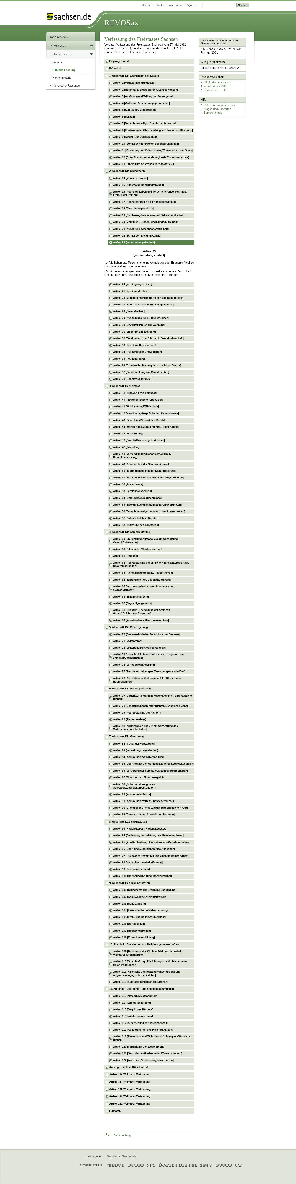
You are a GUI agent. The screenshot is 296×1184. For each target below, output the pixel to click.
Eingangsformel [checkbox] (119, 61)
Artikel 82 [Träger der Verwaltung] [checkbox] (134, 743)
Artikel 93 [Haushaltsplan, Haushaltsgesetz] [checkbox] (140, 828)
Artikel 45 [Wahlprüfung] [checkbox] (128, 433)
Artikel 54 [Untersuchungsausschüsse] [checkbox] (137, 498)
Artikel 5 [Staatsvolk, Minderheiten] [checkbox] (134, 109)
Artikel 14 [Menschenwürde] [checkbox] (130, 178)
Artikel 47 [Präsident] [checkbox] (126, 447)
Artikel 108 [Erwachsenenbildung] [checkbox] (134, 937)
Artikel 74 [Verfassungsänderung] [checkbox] (134, 664)
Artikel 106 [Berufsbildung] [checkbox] (129, 923)
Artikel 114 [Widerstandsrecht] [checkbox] (132, 1002)
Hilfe (224, 90)
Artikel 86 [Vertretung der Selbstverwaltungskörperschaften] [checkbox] (150, 770)
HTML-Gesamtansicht (217, 82)
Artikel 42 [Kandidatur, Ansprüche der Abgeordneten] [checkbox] (146, 413)
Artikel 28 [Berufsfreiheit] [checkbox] (129, 311)
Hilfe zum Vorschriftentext (220, 105)
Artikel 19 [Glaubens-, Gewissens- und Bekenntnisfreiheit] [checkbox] (148, 215)
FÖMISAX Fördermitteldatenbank (177, 1164)
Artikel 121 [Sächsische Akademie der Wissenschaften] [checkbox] (147, 1053)
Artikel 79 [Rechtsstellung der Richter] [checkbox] (137, 712)
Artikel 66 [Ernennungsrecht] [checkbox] (131, 596)
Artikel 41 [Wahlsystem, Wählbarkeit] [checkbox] (136, 406)
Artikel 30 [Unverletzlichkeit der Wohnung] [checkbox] (139, 325)
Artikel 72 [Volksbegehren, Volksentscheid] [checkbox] (139, 647)
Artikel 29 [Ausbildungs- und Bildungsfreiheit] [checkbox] (141, 318)
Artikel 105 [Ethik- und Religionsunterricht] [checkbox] (139, 917)
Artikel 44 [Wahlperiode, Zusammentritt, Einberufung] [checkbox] (146, 426)
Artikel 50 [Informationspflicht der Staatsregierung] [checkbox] (144, 470)
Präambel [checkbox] (115, 68)
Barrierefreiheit (213, 112)
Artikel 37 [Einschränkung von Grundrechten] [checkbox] (141, 372)
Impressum (175, 5)
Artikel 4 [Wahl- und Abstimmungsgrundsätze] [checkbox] (141, 103)
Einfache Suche (60, 54)
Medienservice (115, 1164)
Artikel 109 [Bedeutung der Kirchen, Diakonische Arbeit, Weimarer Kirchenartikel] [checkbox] (147, 953)
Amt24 (151, 1164)
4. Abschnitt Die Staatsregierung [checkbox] (129, 532)
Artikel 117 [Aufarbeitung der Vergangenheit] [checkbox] (140, 1023)
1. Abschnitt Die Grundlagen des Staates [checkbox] (134, 75)
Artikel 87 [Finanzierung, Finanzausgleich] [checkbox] (138, 777)
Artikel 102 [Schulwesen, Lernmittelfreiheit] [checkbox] (139, 896)
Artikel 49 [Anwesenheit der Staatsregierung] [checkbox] (141, 464)
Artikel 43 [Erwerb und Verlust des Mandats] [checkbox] (140, 420)
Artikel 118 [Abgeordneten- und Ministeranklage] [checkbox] (143, 1029)
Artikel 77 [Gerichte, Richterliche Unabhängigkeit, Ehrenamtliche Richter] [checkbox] (153, 697)
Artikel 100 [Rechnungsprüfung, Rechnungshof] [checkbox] (142, 876)
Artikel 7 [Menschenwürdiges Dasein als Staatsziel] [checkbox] (144, 123)
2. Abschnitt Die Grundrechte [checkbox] (127, 171)
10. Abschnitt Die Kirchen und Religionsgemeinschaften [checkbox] (144, 944)
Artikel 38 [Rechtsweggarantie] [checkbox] (132, 379)
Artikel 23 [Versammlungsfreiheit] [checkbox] (134, 242)
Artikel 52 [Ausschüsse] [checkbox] (128, 484)
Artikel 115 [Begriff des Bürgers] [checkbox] (133, 1009)
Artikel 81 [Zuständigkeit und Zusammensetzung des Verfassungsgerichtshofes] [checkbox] (145, 728)
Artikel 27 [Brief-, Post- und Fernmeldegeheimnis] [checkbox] (143, 304)
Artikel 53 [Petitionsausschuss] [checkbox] (132, 491)
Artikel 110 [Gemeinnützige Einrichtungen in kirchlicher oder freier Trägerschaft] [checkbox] (150, 963)
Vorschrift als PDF (215, 86)
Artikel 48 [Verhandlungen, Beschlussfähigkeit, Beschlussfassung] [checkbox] (142, 455)
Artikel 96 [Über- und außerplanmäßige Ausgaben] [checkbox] (144, 849)
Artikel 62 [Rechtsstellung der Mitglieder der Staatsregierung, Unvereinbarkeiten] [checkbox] (151, 564)
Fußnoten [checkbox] (115, 1110)
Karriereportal (224, 1164)
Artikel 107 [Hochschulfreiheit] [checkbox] (132, 930)
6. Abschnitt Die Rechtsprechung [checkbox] (130, 688)
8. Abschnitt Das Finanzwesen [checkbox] (128, 821)
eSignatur (190, 5)
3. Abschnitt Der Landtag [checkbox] (124, 386)
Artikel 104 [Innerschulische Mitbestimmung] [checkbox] (140, 910)
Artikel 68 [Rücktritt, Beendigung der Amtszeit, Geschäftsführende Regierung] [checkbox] (142, 612)
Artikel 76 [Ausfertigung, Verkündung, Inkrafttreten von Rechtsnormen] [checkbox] (147, 680)
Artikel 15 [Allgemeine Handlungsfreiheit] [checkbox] (138, 184)
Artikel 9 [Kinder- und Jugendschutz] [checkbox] (135, 137)
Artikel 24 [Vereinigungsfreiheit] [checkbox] (132, 284)
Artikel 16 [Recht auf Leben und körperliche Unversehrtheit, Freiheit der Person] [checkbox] (150, 193)
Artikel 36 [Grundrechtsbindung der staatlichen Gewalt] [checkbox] (147, 365)
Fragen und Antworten (217, 109)
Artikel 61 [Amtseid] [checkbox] (125, 555)
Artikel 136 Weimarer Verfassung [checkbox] (129, 1074)
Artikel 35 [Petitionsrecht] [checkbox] (129, 358)
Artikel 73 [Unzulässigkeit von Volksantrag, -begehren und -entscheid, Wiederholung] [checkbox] (149, 656)
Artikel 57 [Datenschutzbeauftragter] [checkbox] (135, 518)
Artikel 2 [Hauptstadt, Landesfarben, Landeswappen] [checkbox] (145, 89)
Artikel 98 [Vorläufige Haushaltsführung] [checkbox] (138, 862)
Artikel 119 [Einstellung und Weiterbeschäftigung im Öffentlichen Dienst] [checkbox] (152, 1038)
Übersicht (147, 5)
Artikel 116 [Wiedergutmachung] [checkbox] (133, 1016)
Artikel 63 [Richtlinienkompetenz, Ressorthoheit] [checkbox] (143, 572)
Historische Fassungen (66, 85)
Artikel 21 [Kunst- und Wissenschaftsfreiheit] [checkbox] (141, 228)
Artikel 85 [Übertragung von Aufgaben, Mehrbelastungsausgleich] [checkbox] (153, 763)
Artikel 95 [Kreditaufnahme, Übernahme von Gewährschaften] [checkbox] (151, 842)
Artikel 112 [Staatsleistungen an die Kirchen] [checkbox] (140, 981)
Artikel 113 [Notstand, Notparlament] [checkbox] (135, 996)
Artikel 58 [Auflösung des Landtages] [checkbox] (136, 525)
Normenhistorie (61, 77)
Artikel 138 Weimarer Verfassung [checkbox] (129, 1089)
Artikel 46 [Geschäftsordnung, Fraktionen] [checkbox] (139, 440)
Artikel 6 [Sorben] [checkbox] (124, 116)
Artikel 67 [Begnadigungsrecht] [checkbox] (132, 603)
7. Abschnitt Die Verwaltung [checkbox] (126, 736)
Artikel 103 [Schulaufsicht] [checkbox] (129, 903)
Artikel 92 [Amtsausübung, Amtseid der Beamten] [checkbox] (144, 814)
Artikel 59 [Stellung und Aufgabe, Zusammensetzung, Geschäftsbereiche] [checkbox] (145, 540)
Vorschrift (58, 62)
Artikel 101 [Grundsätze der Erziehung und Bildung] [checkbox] (144, 890)
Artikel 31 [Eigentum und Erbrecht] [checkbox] (134, 331)
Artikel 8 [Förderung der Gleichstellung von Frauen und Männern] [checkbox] (153, 130)
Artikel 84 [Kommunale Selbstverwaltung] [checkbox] (138, 757)
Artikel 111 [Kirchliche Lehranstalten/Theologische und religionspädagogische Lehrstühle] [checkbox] (146, 973)
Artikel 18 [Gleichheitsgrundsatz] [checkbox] (133, 208)
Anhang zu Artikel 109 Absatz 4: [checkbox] (129, 1067)
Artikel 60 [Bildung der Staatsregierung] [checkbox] (137, 549)
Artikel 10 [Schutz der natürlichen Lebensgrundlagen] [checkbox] (146, 143)
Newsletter (206, 1164)
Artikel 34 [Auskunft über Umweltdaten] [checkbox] (137, 351)
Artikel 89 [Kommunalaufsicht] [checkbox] (132, 794)
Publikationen (136, 1164)
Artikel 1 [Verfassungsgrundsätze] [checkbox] (134, 82)
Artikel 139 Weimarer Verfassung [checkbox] (129, 1096)
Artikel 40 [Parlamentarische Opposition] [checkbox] (138, 399)
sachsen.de (58, 37)
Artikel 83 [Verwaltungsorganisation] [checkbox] (135, 750)
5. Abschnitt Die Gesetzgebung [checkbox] (128, 627)
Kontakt (160, 5)
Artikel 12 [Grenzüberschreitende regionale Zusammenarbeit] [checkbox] (151, 157)
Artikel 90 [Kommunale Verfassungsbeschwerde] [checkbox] (143, 801)
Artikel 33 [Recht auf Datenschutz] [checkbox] (134, 345)
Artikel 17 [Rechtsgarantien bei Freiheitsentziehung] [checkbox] (145, 201)
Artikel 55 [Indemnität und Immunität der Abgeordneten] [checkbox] (147, 504)
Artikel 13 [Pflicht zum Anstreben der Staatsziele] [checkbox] (143, 164)
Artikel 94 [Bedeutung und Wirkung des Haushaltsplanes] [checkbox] (148, 835)
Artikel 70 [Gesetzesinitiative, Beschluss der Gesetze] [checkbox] (146, 634)
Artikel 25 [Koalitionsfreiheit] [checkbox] (130, 291)
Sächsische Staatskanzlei (122, 1156)
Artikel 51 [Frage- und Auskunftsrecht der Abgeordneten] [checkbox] (148, 477)
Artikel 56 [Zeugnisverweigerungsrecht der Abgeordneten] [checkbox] (149, 511)
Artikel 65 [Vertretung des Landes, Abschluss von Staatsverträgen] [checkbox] (143, 588)
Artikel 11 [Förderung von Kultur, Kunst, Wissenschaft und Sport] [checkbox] (153, 150)
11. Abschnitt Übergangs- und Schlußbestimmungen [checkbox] (141, 988)
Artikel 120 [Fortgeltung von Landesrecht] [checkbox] (138, 1046)
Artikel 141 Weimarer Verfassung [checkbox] (129, 1103)
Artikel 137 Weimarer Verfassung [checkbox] (129, 1081)
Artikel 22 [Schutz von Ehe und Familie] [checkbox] (137, 235)
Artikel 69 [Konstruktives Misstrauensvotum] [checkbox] (141, 620)
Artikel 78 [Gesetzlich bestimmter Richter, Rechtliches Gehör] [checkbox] (151, 705)
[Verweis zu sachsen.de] (70, 17)
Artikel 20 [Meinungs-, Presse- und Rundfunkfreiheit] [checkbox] (145, 222)
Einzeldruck (211, 90)
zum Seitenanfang (119, 1135)
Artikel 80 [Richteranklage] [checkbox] (129, 719)
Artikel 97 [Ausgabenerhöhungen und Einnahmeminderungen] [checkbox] (151, 855)
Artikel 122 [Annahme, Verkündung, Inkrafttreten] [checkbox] (143, 1060)
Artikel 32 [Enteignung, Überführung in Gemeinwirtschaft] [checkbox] (148, 338)
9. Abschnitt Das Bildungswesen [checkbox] (129, 883)
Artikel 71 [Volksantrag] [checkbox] (127, 641)
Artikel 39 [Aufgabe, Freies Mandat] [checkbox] (135, 393)
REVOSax (121, 22)
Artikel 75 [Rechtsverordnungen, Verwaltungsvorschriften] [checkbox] (149, 671)
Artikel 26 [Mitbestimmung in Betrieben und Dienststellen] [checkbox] (148, 297)
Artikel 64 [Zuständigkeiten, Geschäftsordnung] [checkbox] (142, 579)
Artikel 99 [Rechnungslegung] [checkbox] (131, 869)
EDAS (238, 1164)
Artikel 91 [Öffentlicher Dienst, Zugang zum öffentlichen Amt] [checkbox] (150, 807)
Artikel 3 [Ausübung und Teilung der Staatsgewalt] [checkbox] (143, 96)
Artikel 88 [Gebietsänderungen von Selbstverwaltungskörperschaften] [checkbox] (134, 786)
